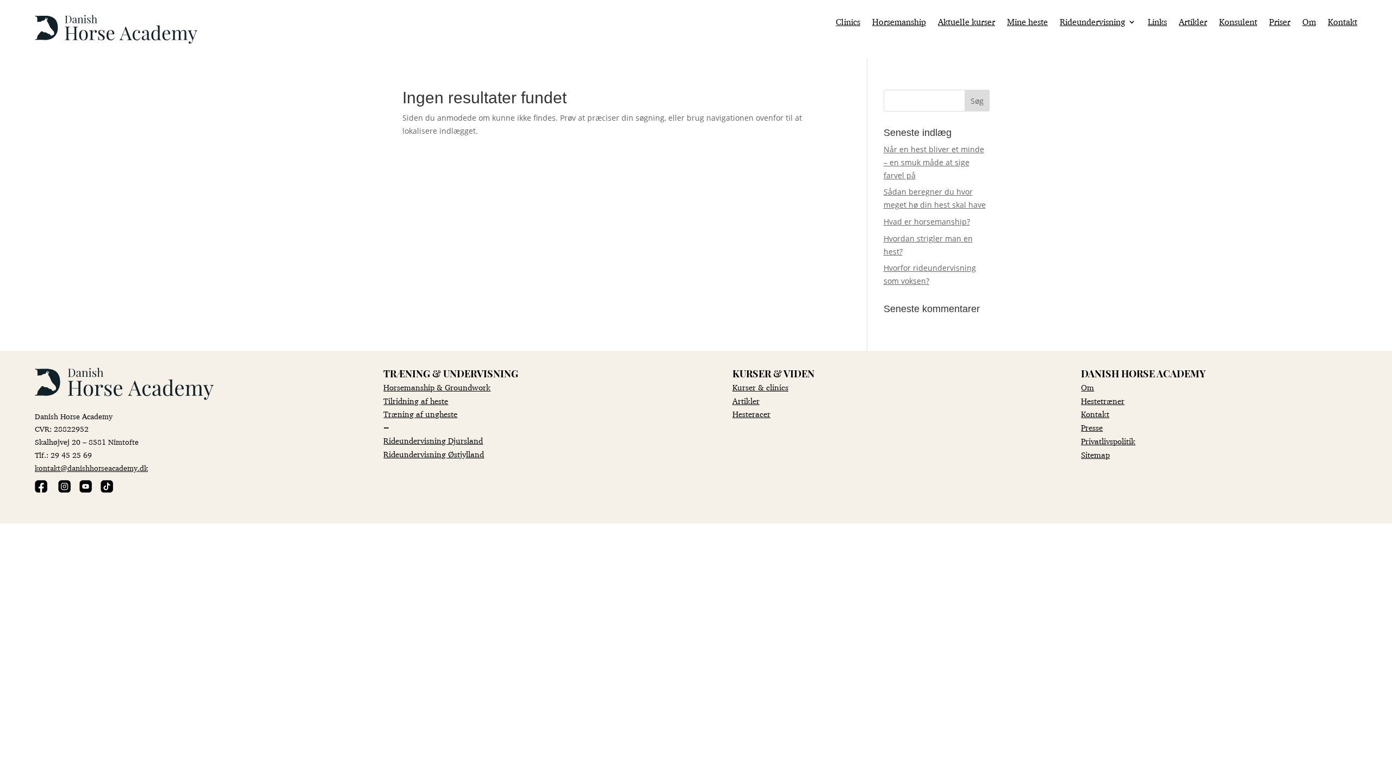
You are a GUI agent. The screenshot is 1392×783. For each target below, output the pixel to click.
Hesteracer (751, 414)
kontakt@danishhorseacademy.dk (91, 468)
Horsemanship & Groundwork (436, 387)
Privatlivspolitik (1108, 441)
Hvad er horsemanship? (927, 221)
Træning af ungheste (420, 414)
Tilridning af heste (415, 401)
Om (1309, 22)
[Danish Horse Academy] (116, 41)
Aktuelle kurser (966, 22)
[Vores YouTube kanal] (85, 489)
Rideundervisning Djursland (433, 441)
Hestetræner (1102, 401)
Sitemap (1095, 455)
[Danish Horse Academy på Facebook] (41, 489)
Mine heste (1027, 22)
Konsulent (1238, 22)
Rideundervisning (1092, 22)
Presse (1092, 427)
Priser (1279, 22)
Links (1157, 22)
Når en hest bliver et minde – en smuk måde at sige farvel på (934, 162)
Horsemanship (899, 22)
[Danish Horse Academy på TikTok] (107, 489)
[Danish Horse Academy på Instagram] (64, 489)
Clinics (848, 22)
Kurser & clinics (760, 387)
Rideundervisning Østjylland (433, 454)
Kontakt (1342, 22)
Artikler (1193, 22)
